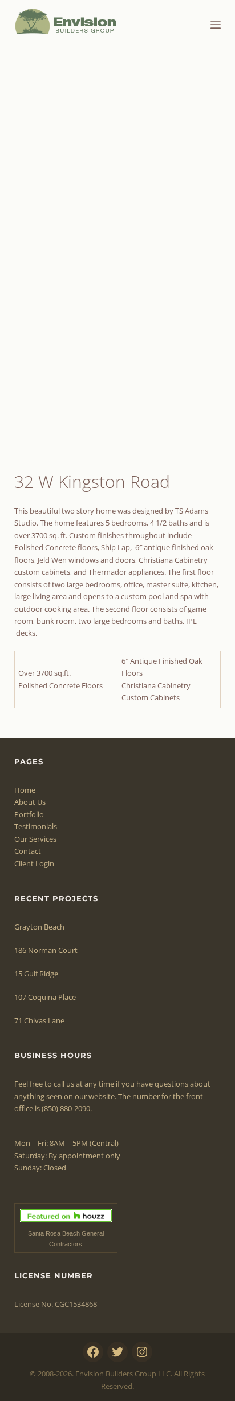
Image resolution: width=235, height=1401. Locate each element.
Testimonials (35, 826)
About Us (30, 802)
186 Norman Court (46, 950)
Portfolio (29, 814)
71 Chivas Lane (39, 1020)
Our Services (35, 839)
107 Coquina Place (45, 997)
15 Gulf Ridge (36, 973)
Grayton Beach (39, 927)
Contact (27, 851)
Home (24, 790)
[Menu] (215, 24)
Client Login (34, 863)
